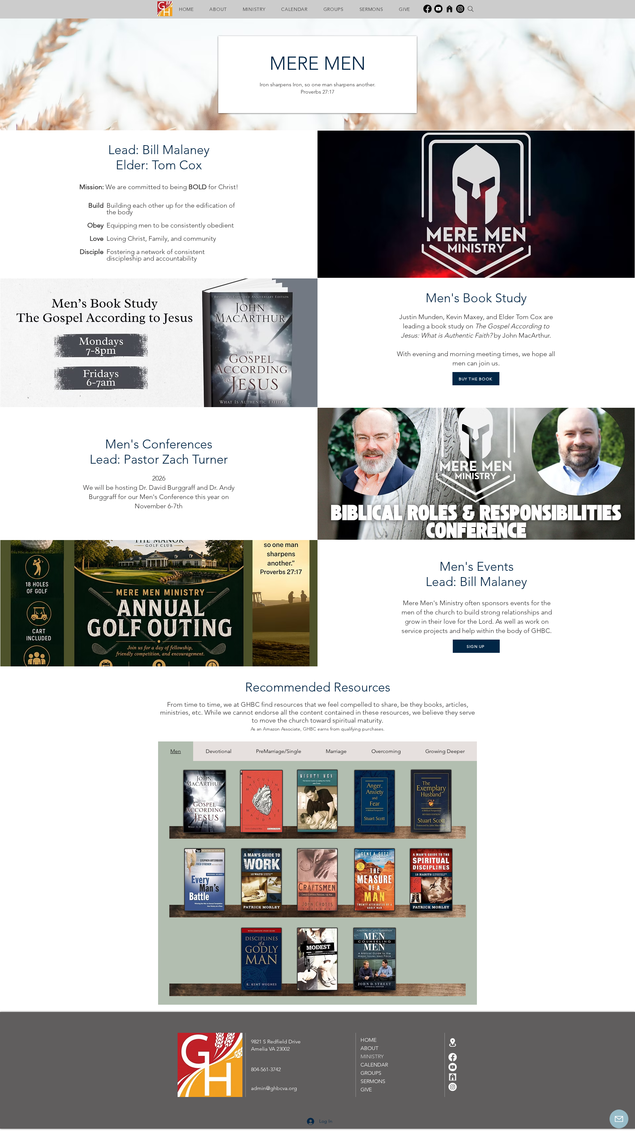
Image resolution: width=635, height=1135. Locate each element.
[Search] (470, 9)
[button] (218, 9)
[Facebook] (427, 9)
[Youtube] (438, 9)
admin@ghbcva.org (274, 1088)
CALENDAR (374, 1065)
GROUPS (370, 1073)
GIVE (366, 1089)
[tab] (175, 751)
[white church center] (452, 1077)
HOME (368, 1040)
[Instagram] (460, 9)
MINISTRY (372, 1056)
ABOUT (369, 1048)
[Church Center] (449, 9)
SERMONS (372, 1081)
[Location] (452, 1042)
